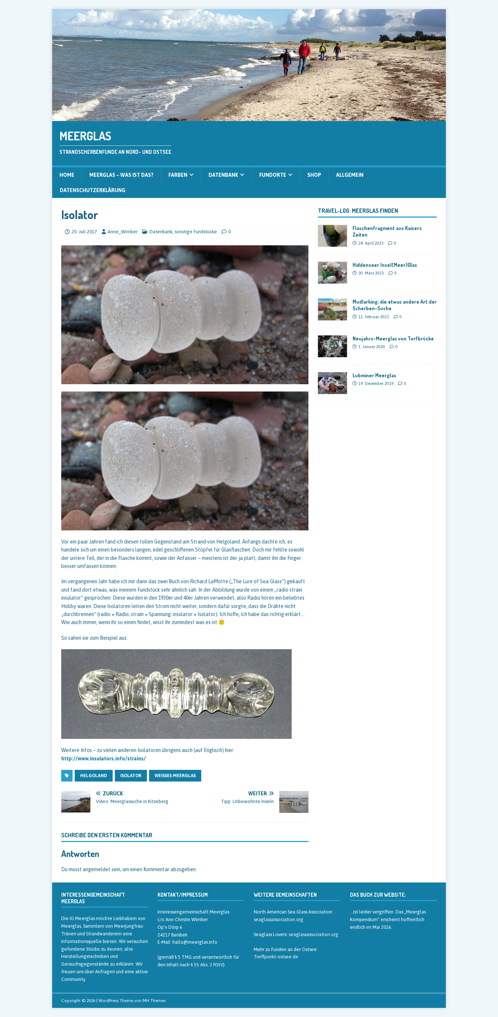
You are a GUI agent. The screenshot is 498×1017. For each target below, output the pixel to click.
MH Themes (154, 1000)
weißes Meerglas (175, 775)
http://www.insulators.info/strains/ (103, 758)
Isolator (130, 775)
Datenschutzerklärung (92, 190)
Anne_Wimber (122, 231)
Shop (314, 175)
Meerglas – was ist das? (121, 175)
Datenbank (223, 175)
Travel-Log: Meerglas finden (358, 210)
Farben (177, 175)
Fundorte (272, 175)
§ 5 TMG (183, 957)
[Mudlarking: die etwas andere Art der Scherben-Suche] (332, 316)
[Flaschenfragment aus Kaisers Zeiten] (332, 243)
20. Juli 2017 (84, 231)
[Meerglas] (249, 117)
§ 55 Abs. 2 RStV (207, 964)
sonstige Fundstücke (196, 231)
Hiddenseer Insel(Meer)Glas (385, 265)
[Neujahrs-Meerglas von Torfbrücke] (332, 353)
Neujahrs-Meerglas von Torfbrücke (393, 338)
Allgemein (349, 175)
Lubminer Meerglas (374, 375)
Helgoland (93, 775)
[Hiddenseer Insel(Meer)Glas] (332, 279)
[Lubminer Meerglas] (332, 390)
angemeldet (96, 869)
